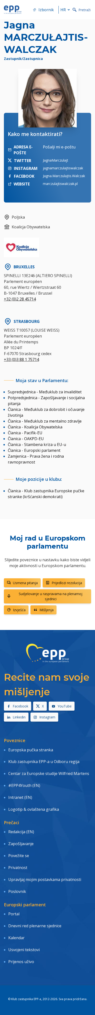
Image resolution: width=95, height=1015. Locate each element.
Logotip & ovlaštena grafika (33, 809)
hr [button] (63, 9)
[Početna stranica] (12, 9)
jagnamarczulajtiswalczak (63, 168)
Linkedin (19, 717)
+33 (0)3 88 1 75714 (21, 359)
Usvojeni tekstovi (24, 949)
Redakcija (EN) (21, 831)
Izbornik (46, 9)
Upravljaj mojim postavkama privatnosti (44, 879)
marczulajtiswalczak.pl (60, 183)
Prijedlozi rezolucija (67, 582)
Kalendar (16, 937)
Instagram (47, 717)
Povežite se (18, 855)
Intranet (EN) (20, 797)
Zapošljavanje (21, 843)
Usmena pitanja (25, 582)
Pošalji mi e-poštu (59, 147)
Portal (13, 914)
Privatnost (17, 867)
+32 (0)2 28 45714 (20, 299)
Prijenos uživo (21, 961)
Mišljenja (46, 610)
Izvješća (19, 610)
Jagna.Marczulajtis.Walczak (64, 176)
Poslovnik (17, 891)
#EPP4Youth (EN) (24, 785)
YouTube (64, 706)
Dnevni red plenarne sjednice (34, 925)
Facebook (20, 706)
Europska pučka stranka (30, 750)
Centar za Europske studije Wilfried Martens (48, 773)
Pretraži (84, 10)
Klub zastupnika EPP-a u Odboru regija (43, 761)
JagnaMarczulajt (55, 160)
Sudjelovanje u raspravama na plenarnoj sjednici (50, 596)
